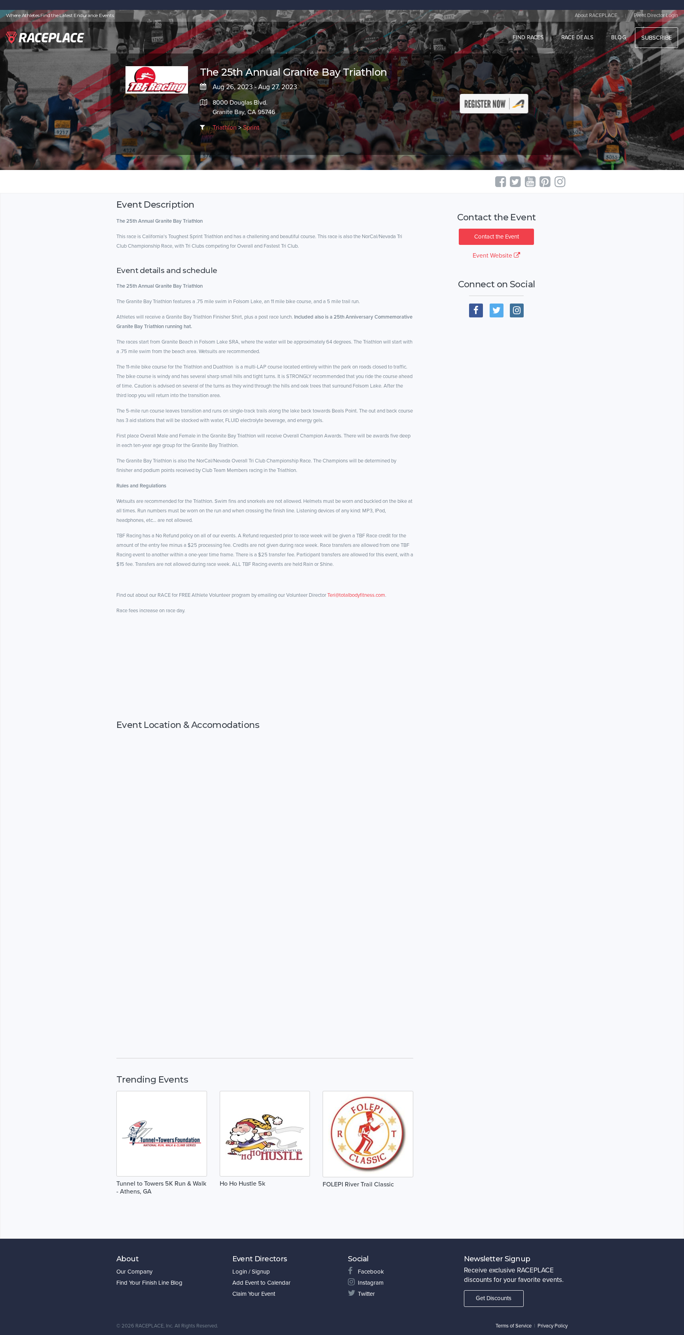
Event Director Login (656, 15)
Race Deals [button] (577, 37)
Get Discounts (493, 1298)
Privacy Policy (553, 1326)
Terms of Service (514, 1326)
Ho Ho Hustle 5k (242, 1184)
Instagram (371, 1282)
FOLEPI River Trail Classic (358, 1184)
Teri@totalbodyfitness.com (356, 595)
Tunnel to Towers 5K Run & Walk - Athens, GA (161, 1188)
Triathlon (225, 128)
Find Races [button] (528, 37)
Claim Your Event (253, 1293)
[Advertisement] (264, 675)
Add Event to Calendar (261, 1282)
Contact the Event (496, 236)
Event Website (493, 256)
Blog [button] (618, 37)
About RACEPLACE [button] (596, 15)
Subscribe (656, 37)
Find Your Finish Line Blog (149, 1282)
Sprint (251, 128)
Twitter (366, 1293)
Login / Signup (251, 1271)
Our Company (134, 1271)
